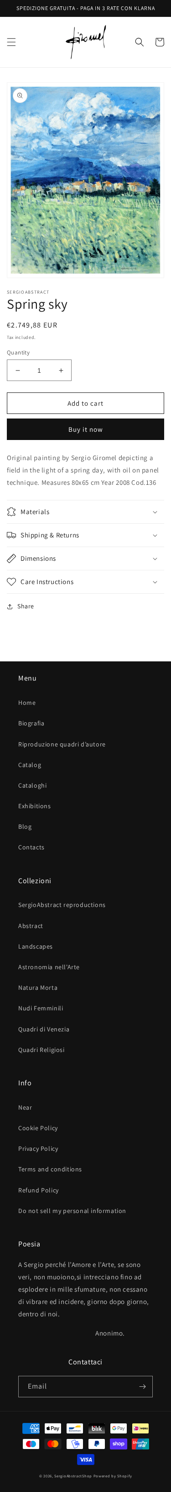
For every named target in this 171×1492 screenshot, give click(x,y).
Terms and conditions (50, 1169)
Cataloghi (32, 785)
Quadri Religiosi (41, 1050)
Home (27, 702)
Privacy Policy (38, 1148)
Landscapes (35, 946)
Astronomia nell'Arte (49, 967)
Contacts (31, 847)
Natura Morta (37, 987)
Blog (24, 826)
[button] (11, 42)
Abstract (30, 926)
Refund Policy (38, 1190)
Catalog (29, 765)
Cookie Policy (38, 1128)
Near (25, 1107)
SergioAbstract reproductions (62, 905)
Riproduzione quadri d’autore (62, 744)
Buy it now (85, 429)
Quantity (18, 352)
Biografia (31, 723)
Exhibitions (34, 806)
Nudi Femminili (40, 1008)
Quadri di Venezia (43, 1029)
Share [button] (25, 606)
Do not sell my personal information (72, 1211)
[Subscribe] (142, 1386)
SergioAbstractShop (73, 1475)
